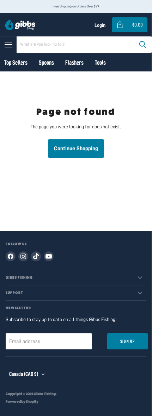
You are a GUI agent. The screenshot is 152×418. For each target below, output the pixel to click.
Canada (23, 374)
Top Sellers (16, 62)
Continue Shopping (76, 148)
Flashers (74, 62)
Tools (100, 62)
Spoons (46, 62)
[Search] (142, 44)
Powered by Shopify (22, 402)
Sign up (127, 341)
